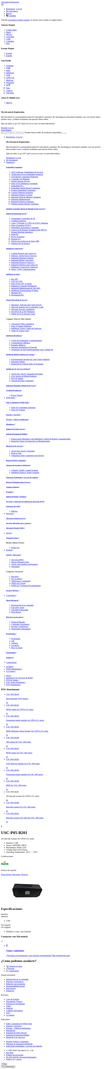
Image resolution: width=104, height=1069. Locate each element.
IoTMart (9, 667)
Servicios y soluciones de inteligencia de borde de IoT (25, 501)
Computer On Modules (20, 179)
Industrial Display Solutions (16, 497)
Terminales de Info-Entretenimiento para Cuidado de (32, 350)
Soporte (9, 550)
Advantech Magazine (19, 610)
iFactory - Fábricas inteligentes (17, 419)
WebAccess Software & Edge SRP (25, 241)
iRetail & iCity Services (14, 446)
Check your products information (24, 564)
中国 (8, 68)
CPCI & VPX (16, 281)
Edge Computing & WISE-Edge (17, 402)
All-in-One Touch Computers (23, 451)
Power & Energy (18, 237)
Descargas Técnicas (20, 874)
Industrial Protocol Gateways (22, 262)
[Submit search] (63, 133)
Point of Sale (16, 453)
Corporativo (11, 595)
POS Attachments (13, 685)
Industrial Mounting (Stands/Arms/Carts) (21, 386)
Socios (8, 533)
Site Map (9, 1053)
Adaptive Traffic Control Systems (24, 470)
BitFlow (14, 511)
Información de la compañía (22, 605)
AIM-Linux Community (21, 581)
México (9, 34)
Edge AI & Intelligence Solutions (24, 183)
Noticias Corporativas (14, 982)
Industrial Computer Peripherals (24, 286)
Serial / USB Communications (23, 269)
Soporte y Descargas (13, 555)
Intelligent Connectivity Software (24, 267)
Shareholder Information (21, 629)
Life (12, 641)
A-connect (10, 1015)
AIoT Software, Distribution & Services (27, 172)
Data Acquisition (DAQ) (21, 225)
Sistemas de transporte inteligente (18, 465)
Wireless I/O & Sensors (20, 243)
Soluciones (10, 398)
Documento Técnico (14, 1001)
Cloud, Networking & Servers (16, 300)
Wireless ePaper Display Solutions (25, 204)
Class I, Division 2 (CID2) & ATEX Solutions (29, 223)
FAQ (8, 1013)
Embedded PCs (17, 186)
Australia (9, 66)
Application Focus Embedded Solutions (27, 174)
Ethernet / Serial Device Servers (24, 256)
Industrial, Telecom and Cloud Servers (26, 305)
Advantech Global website (18, 20)
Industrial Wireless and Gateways (24, 265)
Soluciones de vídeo (13, 506)
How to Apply (17, 648)
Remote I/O (16, 239)
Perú (8, 43)
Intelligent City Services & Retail (18, 369)
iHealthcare (10, 424)
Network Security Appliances (23, 309)
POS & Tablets (17, 378)
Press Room (16, 612)
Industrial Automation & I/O (16, 214)
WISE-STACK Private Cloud (23, 314)
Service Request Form (20, 562)
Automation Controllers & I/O (23, 218)
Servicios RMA (17, 560)
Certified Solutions (18, 221)
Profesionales (11, 634)
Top (5, 1064)
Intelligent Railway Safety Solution (25, 472)
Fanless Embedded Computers (23, 190)
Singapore (10, 83)
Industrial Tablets (18, 362)
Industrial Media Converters (22, 260)
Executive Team (17, 607)
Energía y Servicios (13, 415)
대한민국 (10, 78)
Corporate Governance (20, 624)
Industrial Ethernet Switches (22, 258)
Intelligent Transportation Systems (24, 290)
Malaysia (9, 80)
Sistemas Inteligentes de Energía (24, 347)
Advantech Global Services (15, 518)
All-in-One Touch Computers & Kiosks (27, 374)
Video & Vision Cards (20, 331)
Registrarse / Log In (14, 137)
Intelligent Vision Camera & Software (26, 328)
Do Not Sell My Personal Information (21, 1057)
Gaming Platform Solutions (22, 193)
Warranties (15, 566)
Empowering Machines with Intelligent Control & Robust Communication (41, 439)
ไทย (8, 88)
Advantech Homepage (10, 2)
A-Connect (10, 671)
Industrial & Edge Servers (15, 429)
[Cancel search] (65, 133)
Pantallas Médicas (18, 345)
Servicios (9, 513)
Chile (8, 39)
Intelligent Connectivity (14, 248)
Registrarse (10, 9)
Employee (9, 657)
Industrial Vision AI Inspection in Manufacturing (30, 441)
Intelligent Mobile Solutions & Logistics (20, 354)
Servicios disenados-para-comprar (18, 523)
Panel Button (6, 130)
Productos (10, 162)
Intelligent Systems (13, 274)
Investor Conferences (19, 626)
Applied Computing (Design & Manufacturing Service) (25, 209)
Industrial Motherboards (20, 199)
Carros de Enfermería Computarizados (26, 340)
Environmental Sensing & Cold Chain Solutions (30, 359)
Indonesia (10, 73)
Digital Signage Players (20, 181)
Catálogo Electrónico (14, 1011)
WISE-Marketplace (14, 669)
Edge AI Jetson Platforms (21, 326)
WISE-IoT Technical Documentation (26, 586)
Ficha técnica (6, 874)
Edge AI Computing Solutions (23, 407)
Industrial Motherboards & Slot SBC (25, 288)
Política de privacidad (14, 1055)
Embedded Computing (14, 167)
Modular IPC (16, 293)
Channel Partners (12, 538)
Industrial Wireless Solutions (22, 202)
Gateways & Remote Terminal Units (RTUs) (29, 230)
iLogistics (9, 492)
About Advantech (12, 600)
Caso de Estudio (12, 999)
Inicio (8, 675)
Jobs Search (11, 988)
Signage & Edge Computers (22, 381)
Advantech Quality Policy (15, 528)
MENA (9, 103)
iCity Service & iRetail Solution (24, 376)
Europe (9, 53)
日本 (8, 75)
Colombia (12, 16)
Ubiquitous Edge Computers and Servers (27, 455)
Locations (15, 645)
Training (14, 643)
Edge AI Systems (18, 410)
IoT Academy (16, 579)
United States (11, 30)
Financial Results (18, 622)
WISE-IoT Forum (18, 583)
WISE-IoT (15, 548)
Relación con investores (14, 617)
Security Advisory (12, 590)
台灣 (8, 85)
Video (8, 1006)
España (9, 56)
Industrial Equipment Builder (16, 434)
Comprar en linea (15, 966)
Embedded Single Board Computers (25, 188)
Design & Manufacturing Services (18, 482)
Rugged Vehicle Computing (15, 460)
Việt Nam (10, 93)
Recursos (15, 576)
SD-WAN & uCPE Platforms (23, 312)
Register (4, 128)
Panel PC (15, 234)
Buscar (9, 13)
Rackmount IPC (17, 295)
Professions (15, 639)
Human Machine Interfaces (22, 232)
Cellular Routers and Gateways (23, 253)
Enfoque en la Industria (15, 1004)
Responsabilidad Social (15, 986)
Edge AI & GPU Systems (21, 284)
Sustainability (11, 653)
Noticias (9, 1008)
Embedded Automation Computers (25, 228)
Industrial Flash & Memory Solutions (26, 197)
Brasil (8, 32)
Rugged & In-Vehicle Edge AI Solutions (27, 364)
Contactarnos (11, 662)
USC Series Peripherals (15, 682)
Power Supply (17, 395)
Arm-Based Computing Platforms (24, 177)
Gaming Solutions (12, 487)
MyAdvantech (12, 11)
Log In (19, 9)
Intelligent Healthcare (14, 336)
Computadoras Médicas (20, 343)
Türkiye (9, 91)
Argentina (10, 37)
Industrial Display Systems (21, 195)
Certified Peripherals (13, 390)
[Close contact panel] (2, 941)
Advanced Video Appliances (22, 324)
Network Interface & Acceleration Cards (27, 307)
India (8, 70)
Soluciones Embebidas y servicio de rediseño (22, 477)
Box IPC (14, 279)
